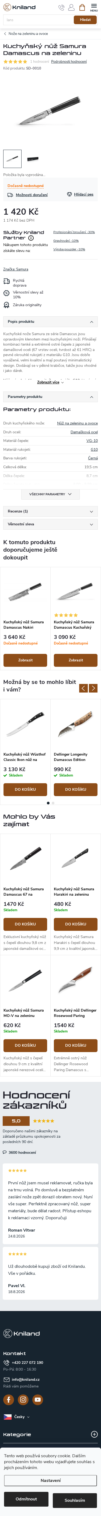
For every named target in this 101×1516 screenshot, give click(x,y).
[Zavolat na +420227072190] (61, 7)
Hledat (85, 19)
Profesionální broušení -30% (74, 232)
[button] (25, 927)
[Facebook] (8, 1399)
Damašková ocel (84, 432)
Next (93, 688)
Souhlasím (75, 1500)
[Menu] (94, 7)
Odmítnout (26, 1499)
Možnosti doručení (32, 194)
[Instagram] (23, 1399)
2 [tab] (53, 803)
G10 (94, 449)
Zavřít (30, 267)
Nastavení (51, 1481)
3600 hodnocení (22, 1152)
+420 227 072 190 (27, 1362)
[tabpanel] (25, 618)
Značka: (15, 269)
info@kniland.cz (26, 1379)
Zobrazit (25, 660)
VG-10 (92, 440)
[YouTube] (37, 1399)
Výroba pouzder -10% (69, 249)
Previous (83, 688)
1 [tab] (48, 803)
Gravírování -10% (66, 241)
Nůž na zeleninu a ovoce (77, 423)
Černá (93, 458)
